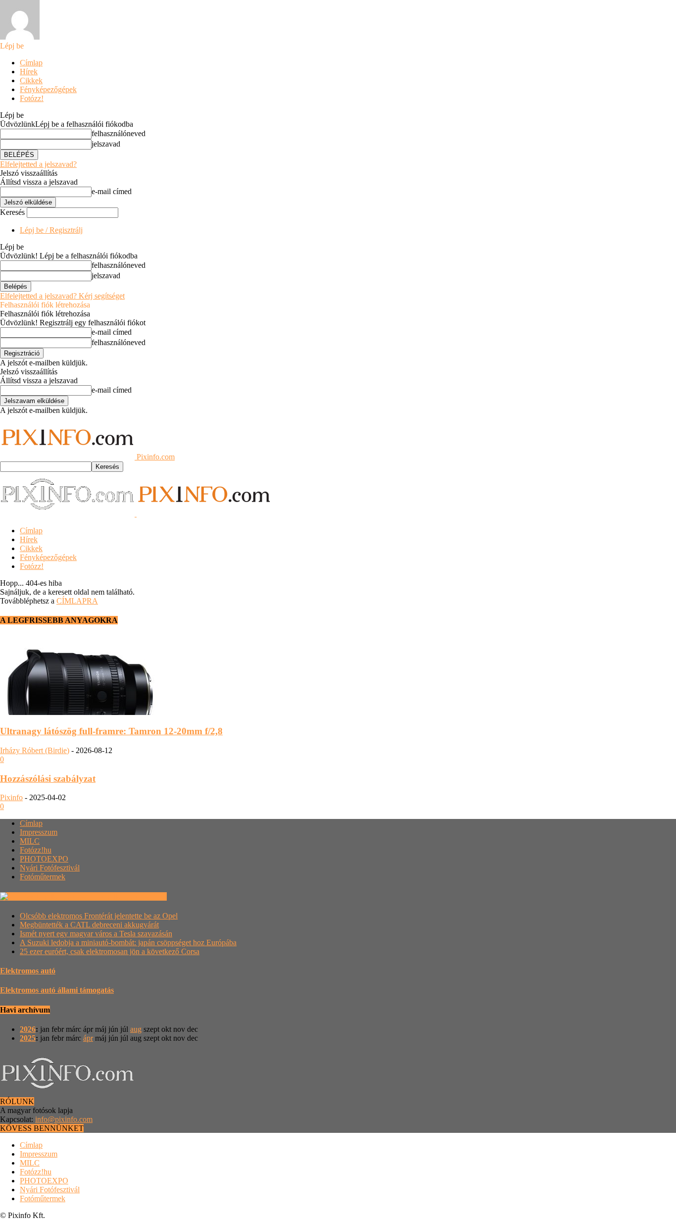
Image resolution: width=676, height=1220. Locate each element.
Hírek (29, 71)
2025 (28, 1038)
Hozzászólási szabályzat (48, 778)
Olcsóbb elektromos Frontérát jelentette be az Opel (99, 916)
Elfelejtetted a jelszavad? (38, 164)
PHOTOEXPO (44, 859)
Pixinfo (11, 797)
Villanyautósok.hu (136, 896)
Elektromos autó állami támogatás (57, 990)
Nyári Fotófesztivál (50, 868)
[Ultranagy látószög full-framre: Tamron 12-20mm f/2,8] (80, 712)
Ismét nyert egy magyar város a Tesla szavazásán (96, 933)
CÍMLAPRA (77, 601)
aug (136, 1029)
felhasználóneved (118, 133)
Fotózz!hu (35, 850)
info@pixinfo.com (64, 1119)
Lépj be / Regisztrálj (51, 230)
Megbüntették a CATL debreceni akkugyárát (89, 924)
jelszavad (106, 144)
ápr (88, 1038)
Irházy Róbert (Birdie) (34, 750)
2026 (28, 1029)
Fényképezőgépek (48, 89)
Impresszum (38, 832)
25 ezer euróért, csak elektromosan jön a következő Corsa (109, 951)
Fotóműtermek (42, 876)
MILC (30, 841)
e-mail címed (112, 191)
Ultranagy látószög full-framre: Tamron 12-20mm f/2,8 (111, 731)
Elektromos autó (27, 970)
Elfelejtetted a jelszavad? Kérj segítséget (62, 296)
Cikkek (31, 80)
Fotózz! (32, 98)
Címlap (31, 62)
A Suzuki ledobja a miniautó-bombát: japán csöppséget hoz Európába (128, 942)
